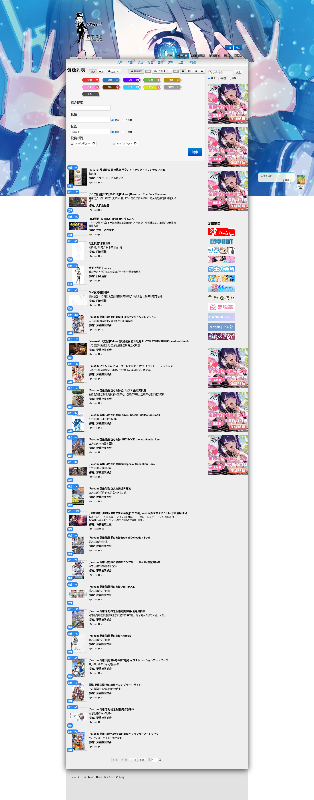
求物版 (238, 55)
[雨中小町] (221, 241)
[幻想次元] (221, 336)
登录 (238, 47)
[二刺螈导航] (221, 297)
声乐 (170, 62)
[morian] (221, 327)
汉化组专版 (198, 55)
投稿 (226, 55)
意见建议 (214, 55)
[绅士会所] (221, 268)
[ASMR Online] (221, 317)
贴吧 (121, 777)
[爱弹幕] (221, 307)
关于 (100, 777)
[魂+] (221, 231)
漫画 (151, 61)
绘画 (181, 62)
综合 (213, 78)
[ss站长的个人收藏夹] (221, 278)
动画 (131, 61)
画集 (161, 61)
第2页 (142, 759)
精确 (117, 120)
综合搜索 (77, 102)
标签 (74, 126)
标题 (74, 114)
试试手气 (115, 71)
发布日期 (158, 71)
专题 (101, 71)
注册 (229, 47)
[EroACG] (221, 259)
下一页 (133, 759)
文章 (119, 62)
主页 (169, 55)
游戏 (140, 62)
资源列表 (182, 55)
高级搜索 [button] (137, 71)
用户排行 (110, 777)
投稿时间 (77, 138)
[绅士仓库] (221, 250)
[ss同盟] (221, 287)
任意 (128, 120)
